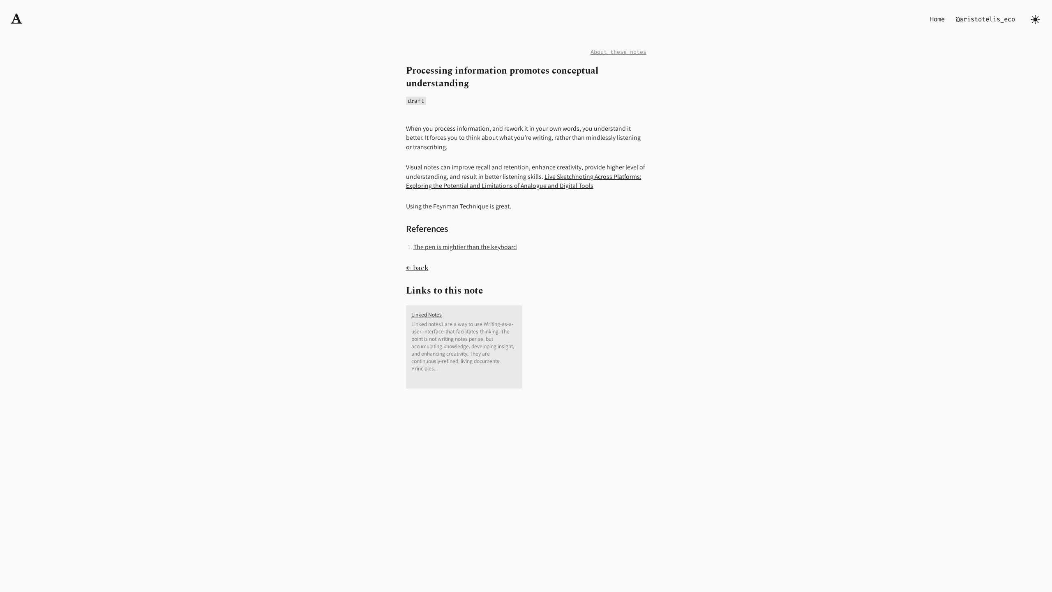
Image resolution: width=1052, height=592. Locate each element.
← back (417, 268)
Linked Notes (426, 314)
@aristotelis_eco (985, 19)
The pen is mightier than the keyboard (465, 247)
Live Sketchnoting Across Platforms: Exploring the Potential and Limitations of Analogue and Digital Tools (523, 181)
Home (937, 19)
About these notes (618, 52)
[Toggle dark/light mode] (1035, 19)
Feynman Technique (461, 206)
